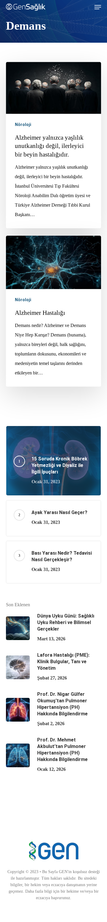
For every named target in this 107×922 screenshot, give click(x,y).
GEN (63, 872)
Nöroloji (23, 124)
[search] (86, 7)
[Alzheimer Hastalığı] (53, 311)
